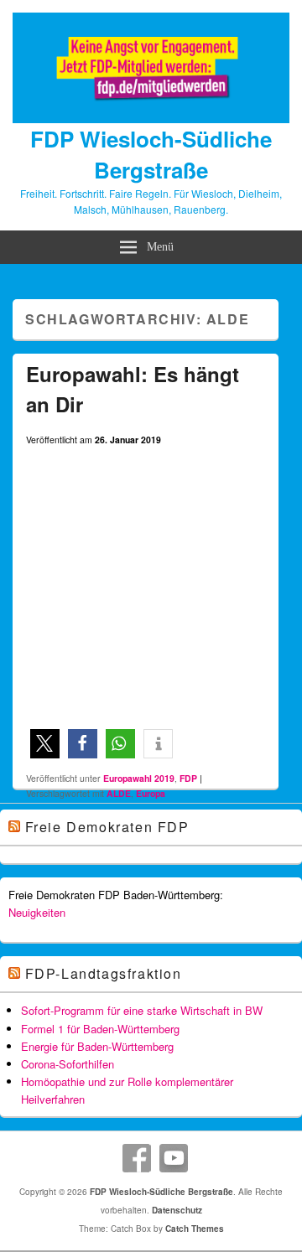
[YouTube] (173, 1158)
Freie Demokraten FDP (107, 826)
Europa (150, 793)
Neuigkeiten (36, 912)
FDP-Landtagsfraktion (103, 973)
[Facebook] (136, 1158)
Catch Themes (194, 1228)
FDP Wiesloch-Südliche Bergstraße (151, 154)
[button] (45, 743)
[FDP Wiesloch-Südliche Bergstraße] (151, 118)
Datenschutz (177, 1210)
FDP (188, 778)
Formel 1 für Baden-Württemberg (100, 1029)
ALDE (119, 793)
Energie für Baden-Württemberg (97, 1046)
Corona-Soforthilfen (67, 1064)
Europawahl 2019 (138, 778)
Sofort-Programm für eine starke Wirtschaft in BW (142, 1010)
